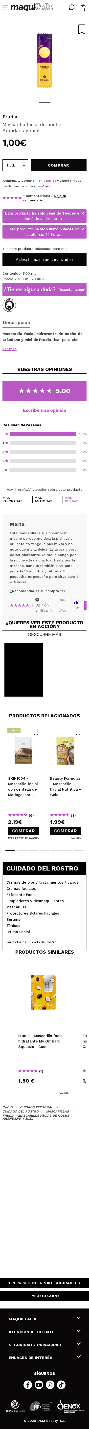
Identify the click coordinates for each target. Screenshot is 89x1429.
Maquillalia (22, 1319)
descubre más (44, 635)
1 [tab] (44, 102)
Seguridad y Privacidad (35, 1344)
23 (45, 180)
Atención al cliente (31, 1332)
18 (39, 180)
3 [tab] (33, 850)
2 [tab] (22, 850)
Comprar (23, 830)
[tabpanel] (44, 59)
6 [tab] (67, 850)
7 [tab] (79, 850)
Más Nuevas (71, 499)
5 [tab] (56, 850)
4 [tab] (44, 850)
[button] (23, 670)
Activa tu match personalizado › (44, 260)
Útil (77, 608)
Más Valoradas (12, 499)
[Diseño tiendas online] (70, 1406)
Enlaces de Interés (30, 1357)
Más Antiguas (43, 499)
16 (52, 180)
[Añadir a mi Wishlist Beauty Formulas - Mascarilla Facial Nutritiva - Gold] (65, 731)
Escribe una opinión (44, 410)
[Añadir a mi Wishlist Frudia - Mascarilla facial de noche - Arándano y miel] (82, 29)
